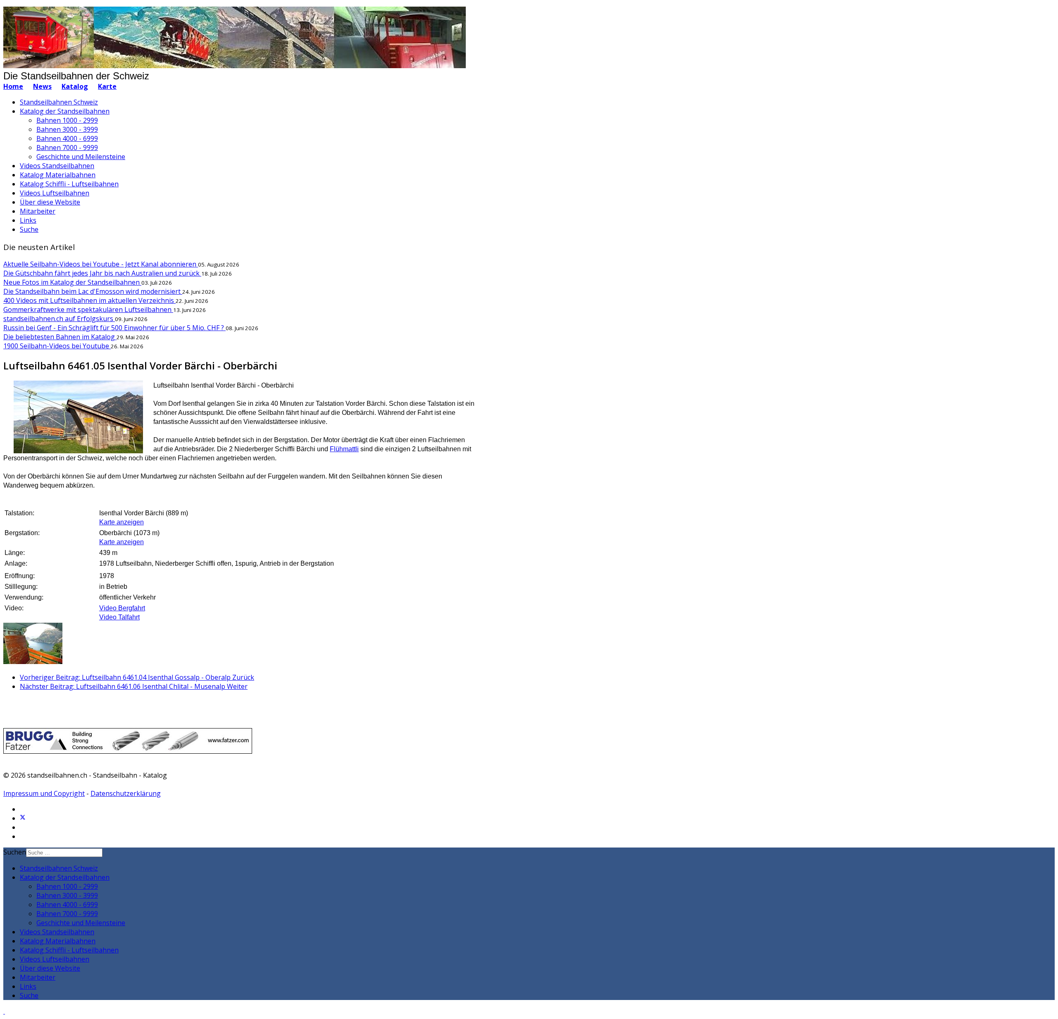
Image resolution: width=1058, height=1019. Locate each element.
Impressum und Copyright (44, 793)
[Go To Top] (4, 1011)
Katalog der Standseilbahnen (65, 111)
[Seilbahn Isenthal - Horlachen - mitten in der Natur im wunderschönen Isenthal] (32, 661)
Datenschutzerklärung (126, 793)
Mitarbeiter (37, 211)
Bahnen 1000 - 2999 (67, 120)
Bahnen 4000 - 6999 (67, 138)
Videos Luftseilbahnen (54, 193)
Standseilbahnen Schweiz (59, 102)
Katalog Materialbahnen (57, 174)
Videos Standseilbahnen (57, 165)
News (42, 86)
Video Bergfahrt (122, 608)
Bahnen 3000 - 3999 (67, 129)
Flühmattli (344, 448)
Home (13, 86)
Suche (29, 229)
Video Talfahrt (119, 617)
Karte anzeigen (121, 522)
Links (28, 220)
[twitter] (23, 818)
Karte (107, 86)
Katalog (75, 86)
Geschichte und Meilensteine (80, 156)
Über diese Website (50, 202)
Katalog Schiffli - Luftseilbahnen (69, 183)
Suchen (14, 852)
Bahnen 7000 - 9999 (67, 147)
